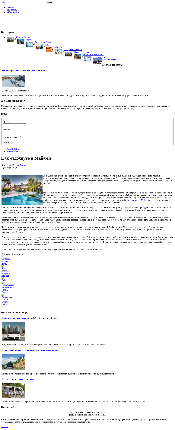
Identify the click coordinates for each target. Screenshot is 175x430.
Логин (6, 122)
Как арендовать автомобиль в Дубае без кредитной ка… (29, 318)
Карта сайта (13, 12)
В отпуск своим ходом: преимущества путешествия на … (30, 350)
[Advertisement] (51, 22)
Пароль (6, 130)
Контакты (12, 10)
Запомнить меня (10, 137)
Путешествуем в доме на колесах (18, 379)
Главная (10, 7)
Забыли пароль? (14, 149)
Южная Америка (20, 165)
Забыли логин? (14, 151)
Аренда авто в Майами (138, 200)
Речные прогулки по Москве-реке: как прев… (24, 70)
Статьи (4, 426)
